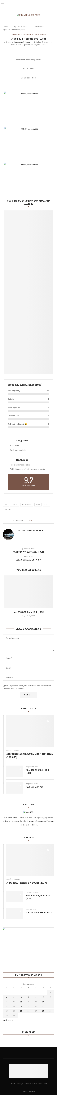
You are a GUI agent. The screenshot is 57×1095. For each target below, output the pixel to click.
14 (43, 1002)
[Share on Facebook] (36, 520)
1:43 (6, 505)
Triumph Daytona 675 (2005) (38, 897)
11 (21, 1002)
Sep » (10, 1020)
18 (21, 1006)
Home (5, 27)
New (38, 505)
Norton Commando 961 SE (40, 912)
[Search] (54, 4)
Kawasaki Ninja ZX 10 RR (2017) (26, 882)
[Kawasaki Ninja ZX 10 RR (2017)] (30, 860)
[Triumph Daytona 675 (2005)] (14, 896)
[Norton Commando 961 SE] (14, 913)
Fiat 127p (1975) (34, 786)
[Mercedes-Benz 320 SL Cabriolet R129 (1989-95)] (30, 731)
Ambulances (38, 27)
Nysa (46, 505)
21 (43, 1006)
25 (21, 1011)
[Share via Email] (44, 520)
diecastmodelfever (22, 42)
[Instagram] (50, 4)
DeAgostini (27, 505)
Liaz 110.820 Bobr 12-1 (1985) (28, 612)
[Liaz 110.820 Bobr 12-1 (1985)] (28, 591)
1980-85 (14, 505)
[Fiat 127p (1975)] (14, 788)
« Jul (5, 1020)
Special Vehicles (20, 27)
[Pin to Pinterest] (41, 520)
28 (43, 1011)
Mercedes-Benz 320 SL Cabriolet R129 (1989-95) (29, 755)
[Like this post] (33, 520)
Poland (8, 509)
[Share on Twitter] (39, 520)
